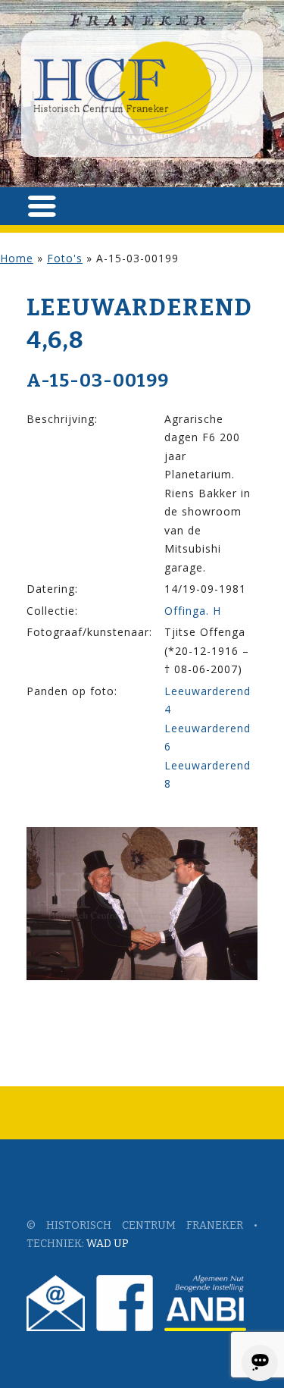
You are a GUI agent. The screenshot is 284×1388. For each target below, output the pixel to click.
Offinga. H (192, 610)
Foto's (65, 258)
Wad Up (107, 1243)
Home (16, 258)
